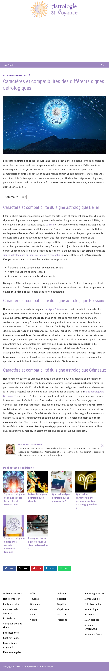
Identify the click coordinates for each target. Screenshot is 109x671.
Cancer (33, 609)
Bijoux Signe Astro (94, 593)
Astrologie (9, 75)
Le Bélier (50, 224)
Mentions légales (12, 652)
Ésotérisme (9, 618)
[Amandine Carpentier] (10, 448)
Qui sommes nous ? (13, 593)
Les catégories (11, 632)
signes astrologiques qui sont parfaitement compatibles (33, 255)
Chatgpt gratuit (11, 604)
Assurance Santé (93, 634)
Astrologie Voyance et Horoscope (36, 666)
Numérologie (91, 609)
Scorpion (62, 598)
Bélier (33, 593)
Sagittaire (62, 604)
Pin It (38, 568)
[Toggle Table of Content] (22, 197)
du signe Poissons (54, 309)
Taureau (34, 598)
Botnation (89, 614)
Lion (32, 614)
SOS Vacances (91, 619)
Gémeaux (35, 604)
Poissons (62, 619)
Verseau (61, 614)
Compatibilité (23, 75)
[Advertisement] (54, 40)
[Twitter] (102, 445)
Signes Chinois (92, 598)
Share (11, 568)
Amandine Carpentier (30, 444)
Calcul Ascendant (93, 604)
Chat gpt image (11, 638)
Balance (61, 593)
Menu (10, 64)
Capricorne (63, 609)
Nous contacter (11, 598)
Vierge (33, 619)
